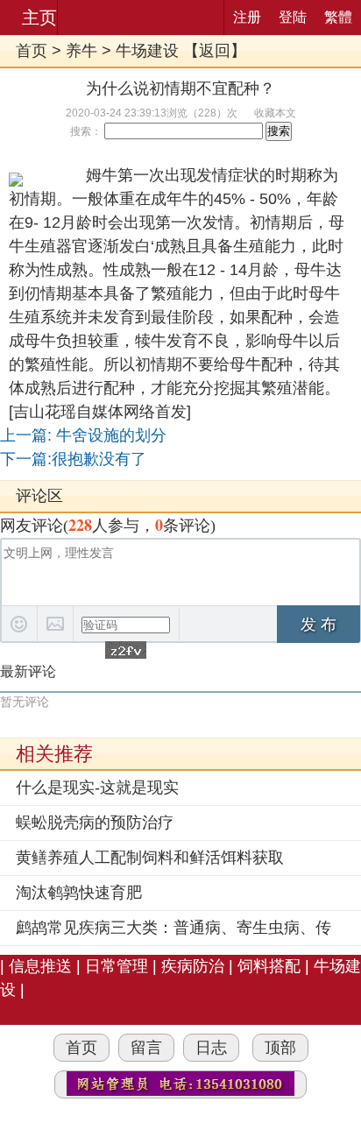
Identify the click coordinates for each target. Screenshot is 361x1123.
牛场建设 (147, 51)
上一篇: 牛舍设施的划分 (83, 435)
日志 (211, 1047)
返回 (214, 51)
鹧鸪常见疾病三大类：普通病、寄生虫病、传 (173, 927)
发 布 (318, 624)
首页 (31, 51)
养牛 (81, 51)
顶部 (280, 1047)
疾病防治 (195, 966)
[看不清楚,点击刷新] (125, 650)
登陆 (293, 17)
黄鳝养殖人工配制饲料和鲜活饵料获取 (150, 857)
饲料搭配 (269, 966)
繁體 (338, 17)
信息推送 (40, 966)
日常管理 (116, 966)
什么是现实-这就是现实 (97, 787)
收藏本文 (275, 113)
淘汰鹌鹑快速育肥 (79, 892)
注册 (247, 17)
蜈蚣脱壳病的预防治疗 (94, 822)
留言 (146, 1047)
